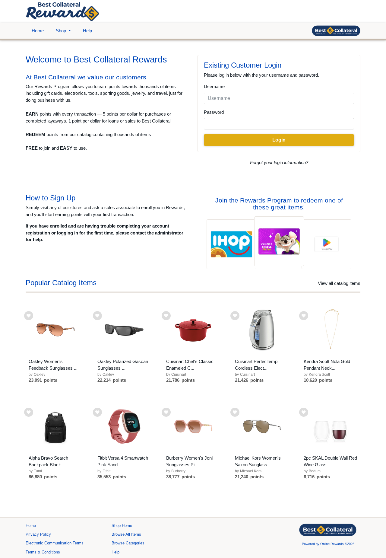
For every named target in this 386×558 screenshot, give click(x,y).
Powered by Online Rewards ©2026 (328, 544)
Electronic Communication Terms (55, 543)
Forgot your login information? (279, 162)
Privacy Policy (38, 534)
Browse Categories (128, 543)
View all (339, 283)
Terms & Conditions (43, 552)
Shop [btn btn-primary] (61, 30)
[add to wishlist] (28, 315)
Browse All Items (126, 534)
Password (214, 112)
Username (214, 86)
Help (87, 30)
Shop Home (122, 525)
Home (38, 30)
